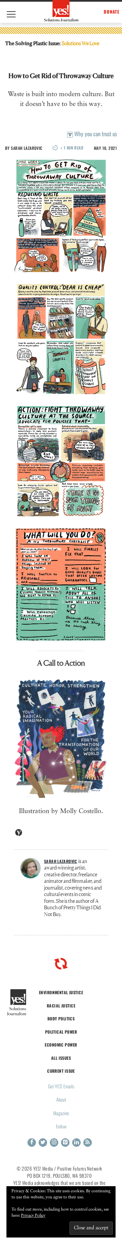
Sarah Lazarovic (26, 148)
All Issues (61, 1058)
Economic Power (61, 1045)
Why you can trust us (95, 133)
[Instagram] (54, 1142)
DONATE (112, 11)
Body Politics (61, 1018)
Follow (61, 1126)
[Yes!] (61, 10)
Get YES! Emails (61, 1086)
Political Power (61, 1032)
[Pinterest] (65, 1142)
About (61, 1099)
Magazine (61, 1113)
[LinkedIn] (76, 1142)
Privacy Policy (33, 1216)
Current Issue (61, 1071)
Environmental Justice (61, 992)
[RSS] (87, 1142)
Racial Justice (61, 1005)
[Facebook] (31, 1142)
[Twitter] (43, 1142)
